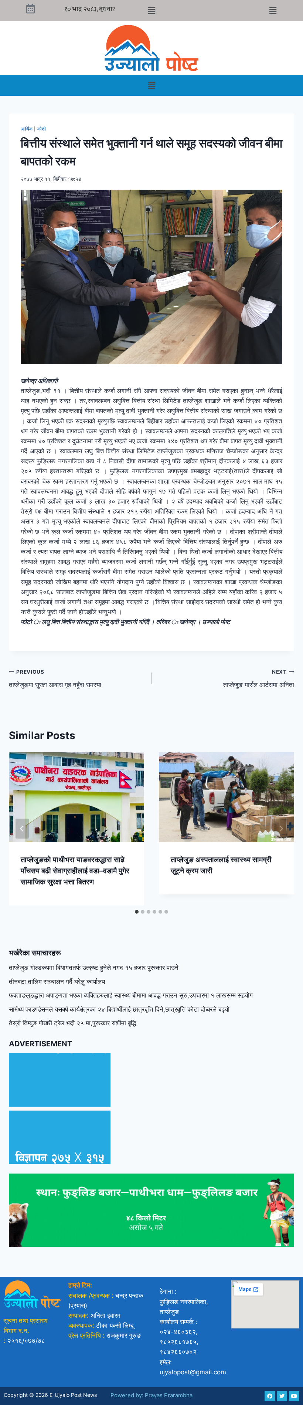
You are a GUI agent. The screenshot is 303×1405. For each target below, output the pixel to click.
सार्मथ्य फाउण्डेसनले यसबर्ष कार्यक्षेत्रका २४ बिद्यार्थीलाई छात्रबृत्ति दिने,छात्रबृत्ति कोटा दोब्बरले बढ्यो (119, 1009)
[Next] (280, 829)
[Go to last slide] (22, 829)
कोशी (41, 129)
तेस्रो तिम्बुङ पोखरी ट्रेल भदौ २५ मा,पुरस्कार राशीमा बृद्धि (72, 1023)
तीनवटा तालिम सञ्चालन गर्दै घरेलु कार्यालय (57, 981)
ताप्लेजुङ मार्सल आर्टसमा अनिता (258, 678)
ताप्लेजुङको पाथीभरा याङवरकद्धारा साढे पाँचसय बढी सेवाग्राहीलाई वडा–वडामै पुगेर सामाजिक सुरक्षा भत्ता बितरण (75, 870)
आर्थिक (27, 129)
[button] (151, 10)
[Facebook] (270, 1396)
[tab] (137, 912)
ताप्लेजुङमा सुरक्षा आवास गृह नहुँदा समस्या (55, 678)
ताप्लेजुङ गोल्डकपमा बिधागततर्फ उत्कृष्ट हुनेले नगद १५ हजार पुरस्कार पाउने (93, 967)
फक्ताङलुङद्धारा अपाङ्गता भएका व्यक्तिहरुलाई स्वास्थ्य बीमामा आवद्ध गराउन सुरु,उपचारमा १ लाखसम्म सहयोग (131, 995)
